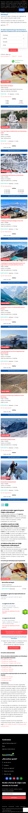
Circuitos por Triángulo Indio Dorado (11, 663)
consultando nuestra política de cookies (9, 9)
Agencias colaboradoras (8, 749)
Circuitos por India (6, 667)
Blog (3, 746)
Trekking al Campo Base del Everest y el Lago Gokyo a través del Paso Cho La (13, 264)
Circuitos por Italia (6, 680)
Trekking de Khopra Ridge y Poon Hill (12, 221)
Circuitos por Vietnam (7, 671)
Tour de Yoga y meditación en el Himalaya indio (14, 132)
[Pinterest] (14, 778)
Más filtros (13, 50)
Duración (20, 56)
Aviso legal (22, 806)
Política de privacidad (7, 791)
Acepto (21, 9)
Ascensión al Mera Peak (8, 439)
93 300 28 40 (7, 762)
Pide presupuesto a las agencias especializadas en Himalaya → (14, 632)
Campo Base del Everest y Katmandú (12, 175)
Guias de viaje (7, 774)
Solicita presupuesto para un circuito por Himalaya (14, 637)
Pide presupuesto (14, 647)
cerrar (23, 1)
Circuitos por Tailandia (7, 669)
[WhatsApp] (21, 778)
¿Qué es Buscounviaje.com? (9, 743)
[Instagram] (6, 778)
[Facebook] (17, 778)
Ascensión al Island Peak (8, 482)
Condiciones (11, 806)
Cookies (17, 806)
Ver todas (20, 103)
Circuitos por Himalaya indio (8, 661)
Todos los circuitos (9, 771)
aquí (24, 722)
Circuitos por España (7, 676)
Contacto (6, 765)
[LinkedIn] (10, 778)
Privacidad (4, 806)
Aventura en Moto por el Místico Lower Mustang (12, 396)
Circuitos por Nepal (6, 659)
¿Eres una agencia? (9, 768)
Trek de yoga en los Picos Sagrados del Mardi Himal (12, 352)
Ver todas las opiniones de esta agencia (10, 612)
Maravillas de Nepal (7, 86)
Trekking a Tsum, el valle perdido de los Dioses (13, 308)
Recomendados (5, 56)
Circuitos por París (6, 678)
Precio (13, 56)
